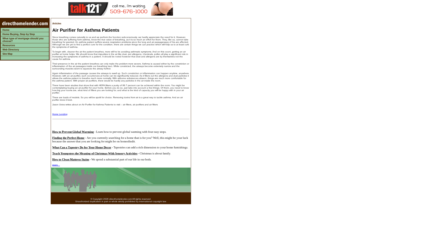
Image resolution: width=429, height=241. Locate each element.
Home (5, 30)
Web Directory (10, 49)
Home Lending (59, 114)
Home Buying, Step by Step (18, 34)
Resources (8, 45)
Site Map (7, 53)
